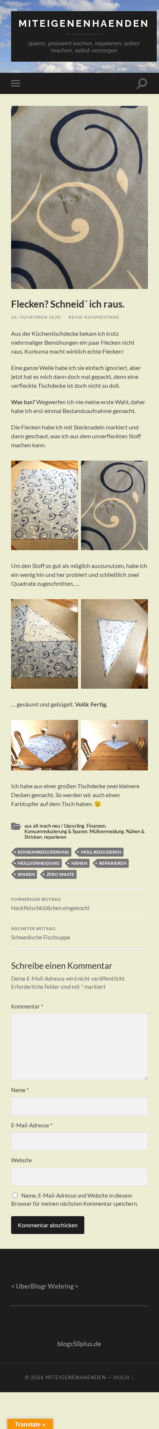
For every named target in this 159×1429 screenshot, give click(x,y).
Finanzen (96, 826)
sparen (26, 874)
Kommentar (27, 1006)
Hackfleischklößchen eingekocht (50, 904)
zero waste (60, 874)
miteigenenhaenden (83, 23)
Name (20, 1090)
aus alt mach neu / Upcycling (54, 826)
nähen (79, 863)
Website (21, 1160)
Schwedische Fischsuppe (40, 933)
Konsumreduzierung (43, 852)
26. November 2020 (36, 317)
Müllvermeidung (106, 831)
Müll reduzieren (101, 852)
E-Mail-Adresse (32, 1125)
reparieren (55, 837)
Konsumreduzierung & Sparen (55, 831)
